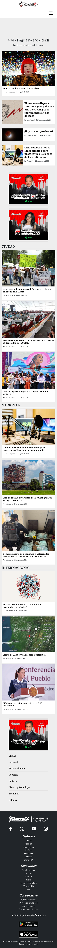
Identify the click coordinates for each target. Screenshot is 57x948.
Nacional (13, 762)
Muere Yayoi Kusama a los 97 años (21, 88)
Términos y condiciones (29, 909)
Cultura (13, 781)
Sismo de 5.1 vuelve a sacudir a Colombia (24, 655)
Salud (28, 879)
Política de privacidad (28, 902)
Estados (13, 800)
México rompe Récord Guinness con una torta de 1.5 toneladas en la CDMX (28, 341)
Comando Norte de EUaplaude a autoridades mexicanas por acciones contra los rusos (26, 555)
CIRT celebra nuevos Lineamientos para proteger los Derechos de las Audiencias (24, 448)
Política (28, 850)
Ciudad (12, 756)
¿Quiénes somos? (28, 899)
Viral (28, 889)
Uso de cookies (28, 906)
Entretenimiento (17, 768)
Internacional (28, 847)
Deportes (13, 775)
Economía (14, 794)
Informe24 (28, 859)
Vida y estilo (28, 886)
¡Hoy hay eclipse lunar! (38, 131)
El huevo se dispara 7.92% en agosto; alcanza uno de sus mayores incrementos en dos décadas (39, 109)
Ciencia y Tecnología (19, 787)
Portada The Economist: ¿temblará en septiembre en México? (22, 605)
